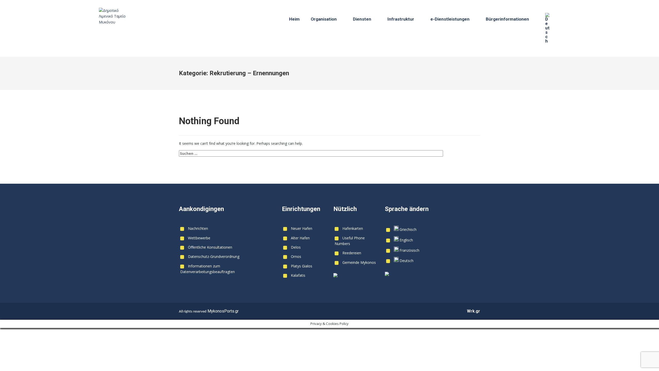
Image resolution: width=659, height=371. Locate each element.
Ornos (296, 256)
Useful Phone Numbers (350, 240)
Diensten (362, 19)
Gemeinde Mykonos (359, 262)
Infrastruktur (400, 19)
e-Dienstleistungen (450, 19)
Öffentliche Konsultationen (210, 247)
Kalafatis (298, 275)
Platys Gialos (301, 266)
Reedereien (351, 252)
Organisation (324, 19)
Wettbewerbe (199, 237)
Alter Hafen (300, 237)
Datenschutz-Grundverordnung (213, 256)
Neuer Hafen (301, 228)
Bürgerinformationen (507, 19)
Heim (294, 19)
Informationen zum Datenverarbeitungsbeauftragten (207, 269)
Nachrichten (198, 228)
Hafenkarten (352, 228)
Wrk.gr (473, 311)
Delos (296, 247)
